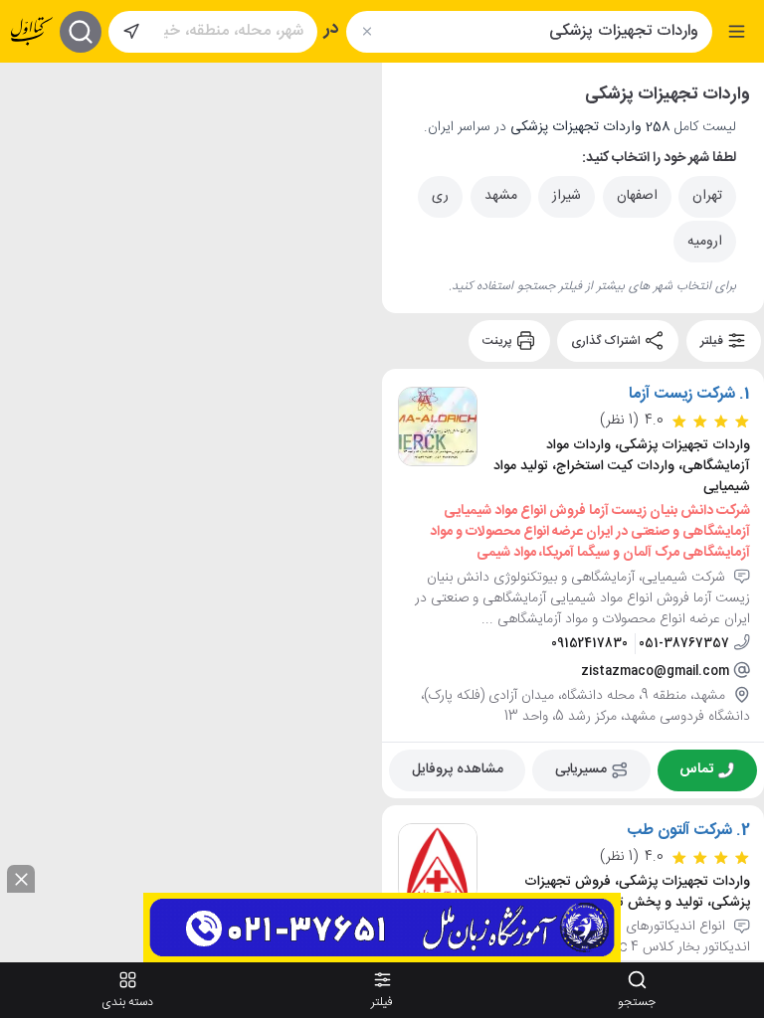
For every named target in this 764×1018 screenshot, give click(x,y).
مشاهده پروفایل (457, 769)
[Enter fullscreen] (31, 182)
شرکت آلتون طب (679, 830)
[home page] (32, 31)
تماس (696, 769)
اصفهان (637, 196)
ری (440, 196)
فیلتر (713, 341)
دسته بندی (127, 1002)
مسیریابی (581, 769)
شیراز (566, 196)
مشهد (500, 196)
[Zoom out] (31, 132)
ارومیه (704, 242)
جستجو (637, 1002)
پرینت (498, 341)
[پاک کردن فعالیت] (366, 31)
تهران (707, 196)
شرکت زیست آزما (682, 395)
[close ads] (21, 879)
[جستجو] (80, 32)
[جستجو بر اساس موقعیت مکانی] (131, 32)
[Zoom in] (31, 92)
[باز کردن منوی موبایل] (736, 31)
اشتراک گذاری (607, 341)
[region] (191, 511)
